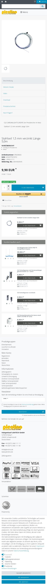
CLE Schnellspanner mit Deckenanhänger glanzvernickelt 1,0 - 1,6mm (29, 271)
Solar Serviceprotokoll (9, 383)
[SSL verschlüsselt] (6, 505)
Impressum (40, 546)
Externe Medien (10, 564)
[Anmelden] (2, 1)
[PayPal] (6, 463)
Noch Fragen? (8, 113)
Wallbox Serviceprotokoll (10, 381)
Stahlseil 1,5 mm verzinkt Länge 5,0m (28, 217)
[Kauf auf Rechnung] (25, 469)
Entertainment (6, 345)
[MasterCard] (6, 469)
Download (6, 100)
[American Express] (16, 469)
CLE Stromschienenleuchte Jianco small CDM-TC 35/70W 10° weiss (29, 316)
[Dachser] (31, 489)
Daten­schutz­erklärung (21, 551)
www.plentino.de (7, 452)
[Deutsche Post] (12, 489)
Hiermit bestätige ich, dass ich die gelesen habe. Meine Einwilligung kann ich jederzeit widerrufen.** (24, 405)
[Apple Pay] (34, 476)
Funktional (8, 566)
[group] (9, 253)
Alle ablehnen (23, 582)
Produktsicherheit (9, 106)
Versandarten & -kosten (10, 374)
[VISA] (34, 463)
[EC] (6, 476)
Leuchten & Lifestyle (9, 347)
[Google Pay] (25, 476)
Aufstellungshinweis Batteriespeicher (14, 388)
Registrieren (6, 356)
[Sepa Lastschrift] (16, 463)
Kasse (4, 363)
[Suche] (42, 6)
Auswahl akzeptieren (23, 573)
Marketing (8, 561)
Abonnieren (23, 412)
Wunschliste (7, 200)
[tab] (23, 80)
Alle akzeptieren (23, 577)
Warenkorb (5, 361)
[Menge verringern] (8, 189)
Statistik (8, 557)
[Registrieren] (6, 1)
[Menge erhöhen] (8, 186)
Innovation (5, 349)
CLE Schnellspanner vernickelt (26, 292)
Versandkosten (17, 206)
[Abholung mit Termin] (40, 489)
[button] (23, 194)
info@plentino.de (7, 449)
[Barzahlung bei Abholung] (34, 469)
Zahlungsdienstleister (12, 559)
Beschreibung (8, 81)
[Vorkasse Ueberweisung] (16, 476)
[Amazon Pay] (25, 463)
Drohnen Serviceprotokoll (10, 379)
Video (5, 93)
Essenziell (8, 555)
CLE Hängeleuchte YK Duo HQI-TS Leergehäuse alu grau (27, 248)
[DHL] (21, 489)
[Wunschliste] (34, 1)
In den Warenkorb (28, 188)
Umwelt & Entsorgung (9, 376)
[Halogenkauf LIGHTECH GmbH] (13, 427)
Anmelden (5, 358)
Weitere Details (8, 87)
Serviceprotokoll (7, 386)
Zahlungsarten (6, 372)
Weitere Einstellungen (9, 568)
